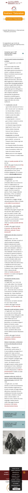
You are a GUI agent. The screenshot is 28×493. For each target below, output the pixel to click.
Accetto (16, 489)
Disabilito (16, 487)
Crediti (6, 472)
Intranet (6, 474)
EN (17, 3)
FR (19, 3)
